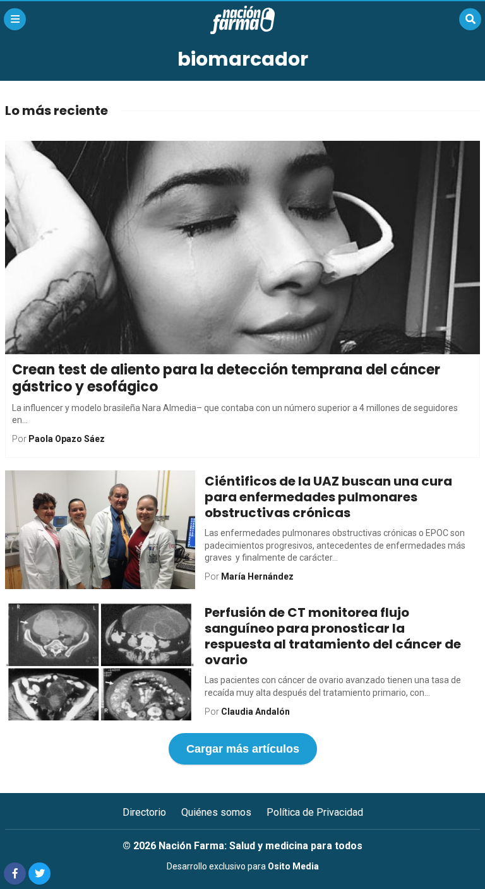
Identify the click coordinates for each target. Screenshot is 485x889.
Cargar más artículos (242, 749)
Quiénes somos (216, 812)
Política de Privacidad (314, 812)
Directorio (144, 812)
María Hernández (257, 576)
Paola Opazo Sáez (66, 439)
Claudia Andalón (255, 712)
